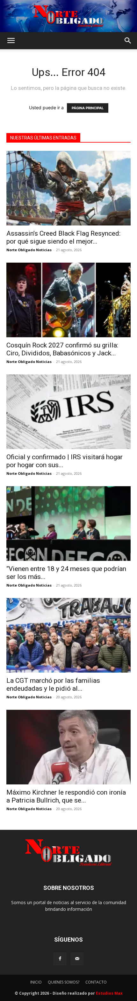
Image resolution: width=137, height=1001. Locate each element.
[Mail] (77, 958)
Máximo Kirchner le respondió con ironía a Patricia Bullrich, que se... (66, 796)
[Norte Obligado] (68, 16)
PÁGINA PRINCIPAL (88, 108)
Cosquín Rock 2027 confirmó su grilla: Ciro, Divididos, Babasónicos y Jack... (62, 349)
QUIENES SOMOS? (63, 982)
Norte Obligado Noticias (29, 249)
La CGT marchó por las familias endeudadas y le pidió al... (53, 684)
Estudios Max (109, 993)
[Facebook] (60, 958)
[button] (11, 40)
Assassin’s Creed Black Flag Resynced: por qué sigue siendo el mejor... (63, 237)
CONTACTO (96, 982)
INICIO (36, 982)
